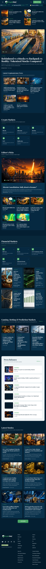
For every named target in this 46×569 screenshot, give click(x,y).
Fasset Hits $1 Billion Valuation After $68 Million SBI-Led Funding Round (11, 508)
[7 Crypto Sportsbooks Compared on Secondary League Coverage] (9, 387)
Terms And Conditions (22, 553)
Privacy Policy (20, 555)
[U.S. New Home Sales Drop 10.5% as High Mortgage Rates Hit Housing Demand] (34, 468)
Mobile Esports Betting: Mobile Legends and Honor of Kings (26, 378)
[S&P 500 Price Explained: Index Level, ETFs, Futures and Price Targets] (6, 278)
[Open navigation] (2, 2)
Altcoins (19, 541)
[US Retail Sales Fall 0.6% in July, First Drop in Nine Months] (29, 298)
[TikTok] (5, 541)
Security (34, 539)
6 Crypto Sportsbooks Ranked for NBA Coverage (25, 414)
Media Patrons (20, 557)
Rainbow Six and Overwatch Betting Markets (24, 369)
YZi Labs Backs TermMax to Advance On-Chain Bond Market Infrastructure (26, 396)
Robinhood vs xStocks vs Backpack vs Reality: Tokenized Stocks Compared (21, 60)
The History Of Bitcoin (36, 553)
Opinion (33, 534)
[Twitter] (14, 541)
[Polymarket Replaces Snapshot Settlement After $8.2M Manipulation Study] (23, 329)
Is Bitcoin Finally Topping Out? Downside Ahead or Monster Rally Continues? (15, 21)
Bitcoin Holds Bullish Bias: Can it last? (38, 12)
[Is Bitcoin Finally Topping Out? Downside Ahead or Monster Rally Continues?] (4, 21)
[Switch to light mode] (43, 2)
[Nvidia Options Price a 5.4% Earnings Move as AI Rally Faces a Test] (29, 278)
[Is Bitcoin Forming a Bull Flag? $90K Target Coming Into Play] (27, 21)
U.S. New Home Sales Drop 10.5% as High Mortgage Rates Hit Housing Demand (34, 479)
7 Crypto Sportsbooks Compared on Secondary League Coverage (27, 387)
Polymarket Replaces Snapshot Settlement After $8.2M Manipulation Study (22, 341)
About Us (19, 551)
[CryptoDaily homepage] (11, 2)
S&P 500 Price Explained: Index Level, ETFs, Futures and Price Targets (17, 276)
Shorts (33, 545)
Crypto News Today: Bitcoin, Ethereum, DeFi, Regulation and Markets (33, 450)
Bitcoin (19, 534)
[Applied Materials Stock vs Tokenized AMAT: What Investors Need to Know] (10, 81)
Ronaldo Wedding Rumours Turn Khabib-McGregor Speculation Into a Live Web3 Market (37, 341)
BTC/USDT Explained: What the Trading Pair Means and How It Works (11, 450)
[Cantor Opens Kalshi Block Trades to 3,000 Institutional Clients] (6, 298)
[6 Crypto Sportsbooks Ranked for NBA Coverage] (9, 414)
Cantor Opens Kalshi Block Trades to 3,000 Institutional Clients (17, 296)
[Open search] (31, 2)
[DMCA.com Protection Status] (5, 545)
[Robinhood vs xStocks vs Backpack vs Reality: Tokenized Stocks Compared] (23, 41)
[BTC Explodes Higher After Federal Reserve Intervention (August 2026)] (23, 217)
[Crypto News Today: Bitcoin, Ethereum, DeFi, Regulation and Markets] (34, 439)
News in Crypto (35, 564)
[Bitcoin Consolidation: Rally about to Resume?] (4, 13)
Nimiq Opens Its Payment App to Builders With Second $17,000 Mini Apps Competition (36, 89)
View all (41, 321)
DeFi (18, 539)
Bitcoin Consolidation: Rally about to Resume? (15, 12)
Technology (20, 545)
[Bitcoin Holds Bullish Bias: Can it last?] (27, 13)
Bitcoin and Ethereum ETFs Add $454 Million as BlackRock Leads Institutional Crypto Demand (33, 508)
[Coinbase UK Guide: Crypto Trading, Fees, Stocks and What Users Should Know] (10, 98)
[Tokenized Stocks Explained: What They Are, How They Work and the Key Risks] (23, 81)
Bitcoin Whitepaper (35, 555)
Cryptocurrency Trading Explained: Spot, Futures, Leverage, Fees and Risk (9, 479)
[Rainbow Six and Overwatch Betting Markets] (9, 369)
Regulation (34, 543)
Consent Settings (35, 551)
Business (19, 547)
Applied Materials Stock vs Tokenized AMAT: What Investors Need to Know (10, 89)
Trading (19, 543)
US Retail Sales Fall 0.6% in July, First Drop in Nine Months (39, 296)
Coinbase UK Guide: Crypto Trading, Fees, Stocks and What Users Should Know (9, 107)
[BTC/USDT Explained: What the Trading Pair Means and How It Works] (11, 439)
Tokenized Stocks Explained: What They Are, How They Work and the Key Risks (22, 89)
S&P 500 (34, 547)
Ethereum (19, 536)
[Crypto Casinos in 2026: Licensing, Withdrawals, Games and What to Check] (8, 329)
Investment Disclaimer (36, 557)
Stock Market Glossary (36, 562)
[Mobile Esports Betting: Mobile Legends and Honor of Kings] (9, 378)
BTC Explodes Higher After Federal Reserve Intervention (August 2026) (23, 225)
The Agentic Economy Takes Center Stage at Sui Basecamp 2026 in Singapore (25, 405)
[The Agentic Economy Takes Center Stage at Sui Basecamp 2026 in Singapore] (9, 405)
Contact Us (20, 562)
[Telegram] (11, 541)
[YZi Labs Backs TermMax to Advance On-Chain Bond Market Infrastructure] (9, 396)
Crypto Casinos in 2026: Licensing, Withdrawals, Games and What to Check (8, 340)
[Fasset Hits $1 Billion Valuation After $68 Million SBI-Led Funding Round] (11, 497)
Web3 (33, 536)
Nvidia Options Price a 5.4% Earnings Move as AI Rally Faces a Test (39, 276)
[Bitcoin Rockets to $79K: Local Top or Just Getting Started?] (9, 217)
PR (32, 541)
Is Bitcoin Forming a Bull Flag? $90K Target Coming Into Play (38, 21)
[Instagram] (8, 541)
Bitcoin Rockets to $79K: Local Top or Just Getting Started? (8, 225)
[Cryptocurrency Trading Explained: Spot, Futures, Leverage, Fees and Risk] (11, 468)
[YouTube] (2, 541)
